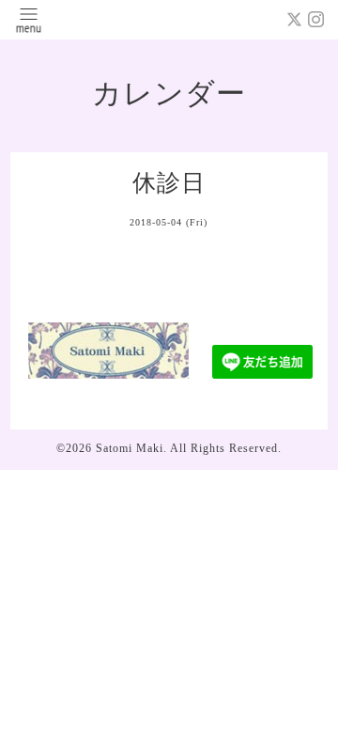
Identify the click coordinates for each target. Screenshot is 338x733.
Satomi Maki (129, 448)
